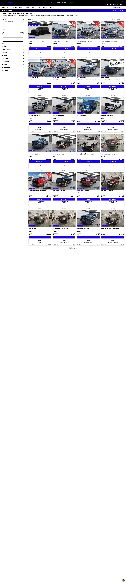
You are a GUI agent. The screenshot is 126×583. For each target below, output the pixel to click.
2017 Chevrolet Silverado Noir (60, 228)
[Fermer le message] (123, 62)
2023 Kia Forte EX (105, 40)
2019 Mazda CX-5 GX (58, 40)
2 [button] (72, 248)
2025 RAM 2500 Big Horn (59, 190)
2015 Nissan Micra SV (34, 77)
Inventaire (15, 7)
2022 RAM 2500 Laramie (107, 115)
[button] (85, 248)
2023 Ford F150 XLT (33, 228)
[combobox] (13, 27)
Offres (20, 7)
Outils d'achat (26, 7)
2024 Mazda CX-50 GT (58, 115)
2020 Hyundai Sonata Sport (84, 40)
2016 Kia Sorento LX (33, 40)
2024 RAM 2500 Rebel (106, 153)
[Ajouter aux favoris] (50, 22)
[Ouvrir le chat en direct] (123, 580)
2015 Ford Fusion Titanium (59, 77)
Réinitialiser (22, 19)
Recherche (4, 19)
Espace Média (44, 7)
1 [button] (70, 248)
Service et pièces (35, 7)
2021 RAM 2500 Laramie (34, 115)
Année (3, 32)
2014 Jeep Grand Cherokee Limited (110, 228)
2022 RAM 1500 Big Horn (107, 190)
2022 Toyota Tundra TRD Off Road (37, 190)
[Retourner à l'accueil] (2, 10)
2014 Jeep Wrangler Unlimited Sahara (86, 153)
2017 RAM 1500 (105, 77)
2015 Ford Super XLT (82, 115)
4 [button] (76, 248)
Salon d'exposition (6, 7)
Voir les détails (39, 48)
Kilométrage (4, 36)
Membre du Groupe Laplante (63, 4)
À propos (52, 7)
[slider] (2, 33)
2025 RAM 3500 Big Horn (35, 153)
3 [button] (74, 248)
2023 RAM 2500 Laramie (83, 228)
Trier (112, 19)
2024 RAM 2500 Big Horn (59, 153)
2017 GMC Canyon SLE (82, 77)
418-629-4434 (109, 4)
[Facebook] (116, 1)
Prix (2, 39)
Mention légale (40, 57)
